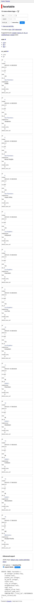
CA (4, 43)
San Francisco (9, 80)
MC (4, 47)
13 (5, 441)
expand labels (8, 567)
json (10, 29)
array (16, 560)
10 (5, 327)
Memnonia (8, 535)
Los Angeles (8, 231)
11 (5, 365)
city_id (25, 33)
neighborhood (5, 35)
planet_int (20, 33)
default (13, 560)
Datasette (9, 601)
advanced (18, 29)
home (3, 1)
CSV (13, 29)
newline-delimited (24, 560)
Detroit (6, 383)
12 (5, 403)
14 (5, 479)
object (4, 562)
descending (15, 22)
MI (3, 45)
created (14, 33)
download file (16, 565)
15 (5, 517)
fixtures (8, 1)
